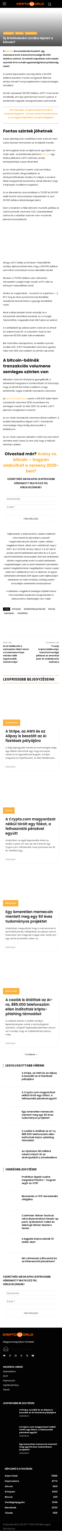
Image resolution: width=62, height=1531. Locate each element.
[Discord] (4, 1356)
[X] (31, 628)
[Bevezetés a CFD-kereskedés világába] (11, 1201)
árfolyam (16, 609)
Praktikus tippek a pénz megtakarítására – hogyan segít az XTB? (39, 1180)
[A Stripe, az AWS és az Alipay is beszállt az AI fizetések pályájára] (31, 706)
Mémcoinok (10, 903)
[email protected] (22, 1349)
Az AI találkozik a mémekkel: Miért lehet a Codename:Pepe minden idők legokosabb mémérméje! (16, 654)
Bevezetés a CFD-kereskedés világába (40, 1197)
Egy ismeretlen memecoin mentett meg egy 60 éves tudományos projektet (29, 916)
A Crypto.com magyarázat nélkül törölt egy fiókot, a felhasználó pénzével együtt (30, 826)
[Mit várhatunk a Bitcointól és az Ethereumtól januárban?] (11, 1263)
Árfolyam (8, 33)
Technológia (11, 722)
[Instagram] (16, 1356)
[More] (38, 628)
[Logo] (31, 4)
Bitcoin (19, 33)
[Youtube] (33, 1356)
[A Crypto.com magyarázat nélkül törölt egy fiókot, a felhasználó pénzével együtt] (31, 794)
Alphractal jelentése (16, 398)
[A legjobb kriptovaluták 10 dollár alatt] (11, 1243)
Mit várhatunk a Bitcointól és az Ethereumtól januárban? (39, 1260)
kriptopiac (9, 613)
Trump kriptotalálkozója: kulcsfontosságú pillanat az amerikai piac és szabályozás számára (47, 654)
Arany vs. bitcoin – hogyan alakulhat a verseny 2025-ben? (31, 462)
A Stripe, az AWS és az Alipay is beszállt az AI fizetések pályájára (25, 736)
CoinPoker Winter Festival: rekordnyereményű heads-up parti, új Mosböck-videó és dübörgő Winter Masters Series (40, 1222)
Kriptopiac (31, 33)
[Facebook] (24, 628)
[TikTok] (21, 1356)
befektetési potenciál (34, 609)
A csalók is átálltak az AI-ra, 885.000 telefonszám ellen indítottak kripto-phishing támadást (29, 1006)
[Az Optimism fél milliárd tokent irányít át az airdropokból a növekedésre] (11, 1155)
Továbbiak (30, 1054)
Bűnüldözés (11, 991)
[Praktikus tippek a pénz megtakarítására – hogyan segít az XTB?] (11, 1181)
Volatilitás (22, 613)
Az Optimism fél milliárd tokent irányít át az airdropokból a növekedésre (39, 1154)
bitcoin (9, 51)
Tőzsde (8, 810)
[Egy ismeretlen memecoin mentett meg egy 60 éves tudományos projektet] (31, 886)
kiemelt (46, 154)
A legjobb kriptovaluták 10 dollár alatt (38, 1240)
